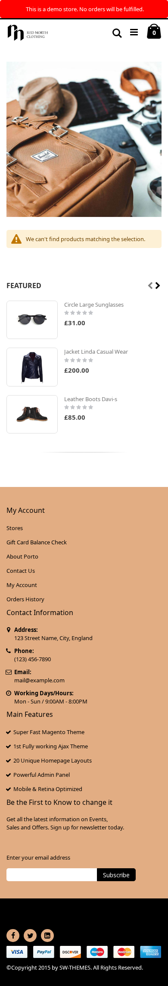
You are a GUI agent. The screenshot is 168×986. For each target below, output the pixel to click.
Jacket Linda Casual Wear (96, 351)
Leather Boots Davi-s (90, 399)
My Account (21, 585)
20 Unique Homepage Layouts (52, 760)
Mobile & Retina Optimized (47, 789)
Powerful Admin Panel (41, 775)
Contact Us (20, 571)
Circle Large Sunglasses (94, 304)
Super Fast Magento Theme (48, 732)
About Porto (22, 556)
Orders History (25, 599)
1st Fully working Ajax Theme (50, 746)
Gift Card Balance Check (36, 542)
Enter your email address (38, 857)
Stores (14, 528)
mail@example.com (39, 680)
